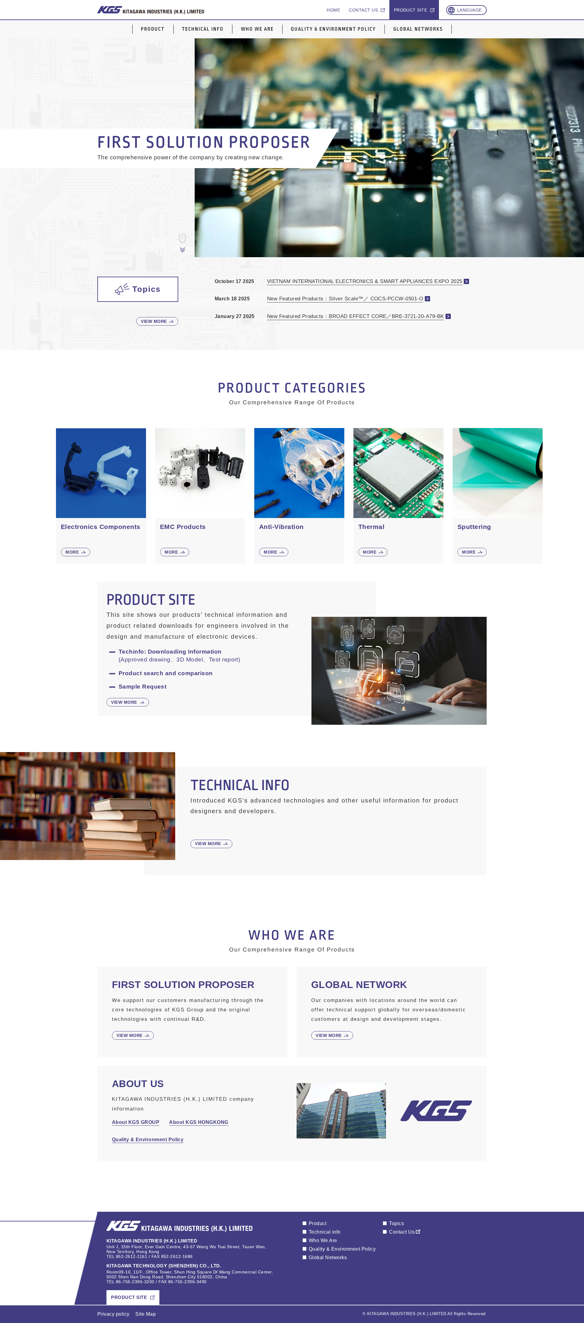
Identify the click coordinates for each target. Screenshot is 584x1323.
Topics (396, 1223)
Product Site (129, 1297)
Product (153, 29)
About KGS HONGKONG (198, 1122)
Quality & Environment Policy (333, 29)
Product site (410, 10)
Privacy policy (113, 1314)
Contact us (363, 10)
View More (154, 321)
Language (469, 10)
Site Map (145, 1314)
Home (333, 10)
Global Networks (418, 29)
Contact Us (402, 1232)
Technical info (203, 29)
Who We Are (257, 29)
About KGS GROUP (135, 1122)
